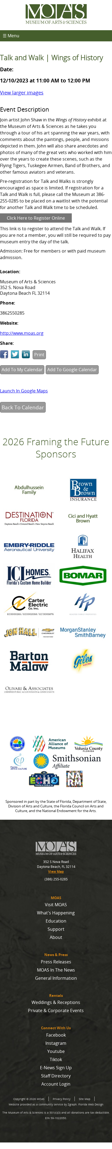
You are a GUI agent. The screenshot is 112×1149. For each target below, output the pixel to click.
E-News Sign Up (56, 1068)
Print (39, 355)
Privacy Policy (61, 1099)
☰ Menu (11, 36)
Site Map (84, 1099)
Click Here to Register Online (36, 218)
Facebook (56, 1035)
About (56, 937)
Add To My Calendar (22, 370)
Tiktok (56, 1059)
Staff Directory (56, 1076)
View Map (56, 871)
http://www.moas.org (21, 333)
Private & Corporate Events (56, 1010)
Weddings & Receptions (56, 1002)
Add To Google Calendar (72, 370)
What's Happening (56, 913)
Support (56, 929)
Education (56, 921)
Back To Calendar (23, 407)
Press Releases (56, 962)
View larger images (21, 92)
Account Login (55, 1084)
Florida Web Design (90, 1104)
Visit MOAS (56, 905)
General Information (56, 978)
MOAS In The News (56, 970)
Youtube (56, 1051)
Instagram (55, 1043)
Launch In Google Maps (24, 391)
